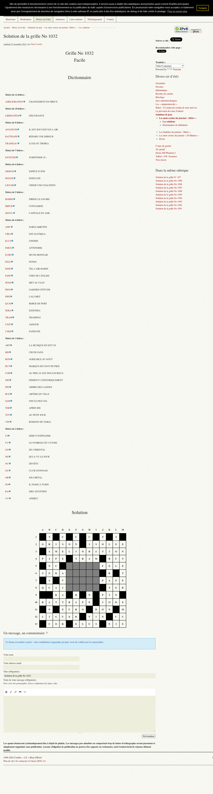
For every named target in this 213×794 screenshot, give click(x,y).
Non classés (161, 159)
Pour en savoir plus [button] (177, 11)
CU (7, 442)
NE (6, 456)
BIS (7, 352)
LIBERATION (12, 115)
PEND (8, 282)
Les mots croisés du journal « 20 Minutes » (179, 135)
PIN (7, 386)
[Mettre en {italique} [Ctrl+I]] (11, 692)
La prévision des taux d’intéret (169, 111)
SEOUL (9, 212)
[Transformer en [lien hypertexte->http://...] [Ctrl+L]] (15, 692)
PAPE (8, 275)
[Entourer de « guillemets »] (24, 692)
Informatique (161, 90)
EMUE (8, 247)
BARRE (9, 199)
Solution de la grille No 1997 (169, 187)
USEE (8, 331)
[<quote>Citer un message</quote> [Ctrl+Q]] (20, 692)
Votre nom (8, 654)
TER (7, 407)
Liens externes (76, 19)
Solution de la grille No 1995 (169, 194)
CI (6, 435)
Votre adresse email (12, 663)
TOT (7, 414)
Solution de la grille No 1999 (169, 180)
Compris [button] (203, 8)
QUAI (8, 303)
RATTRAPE (11, 136)
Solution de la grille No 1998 (169, 184)
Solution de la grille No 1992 (169, 204)
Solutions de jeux (35, 27)
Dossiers (159, 86)
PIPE (7, 296)
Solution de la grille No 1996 (169, 191)
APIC (8, 226)
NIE (7, 379)
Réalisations (25, 19)
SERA (8, 310)
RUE (7, 393)
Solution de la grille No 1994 (169, 198)
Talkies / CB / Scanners (166, 156)
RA (7, 491)
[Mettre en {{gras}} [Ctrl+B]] (6, 692)
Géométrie (160, 83)
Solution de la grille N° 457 (168, 177)
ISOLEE (9, 178)
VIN (7, 421)
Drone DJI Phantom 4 (166, 152)
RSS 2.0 (41, 760)
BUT (7, 366)
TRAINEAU (11, 143)
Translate (177, 69)
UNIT (8, 324)
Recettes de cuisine (164, 93)
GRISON (9, 171)
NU (7, 463)
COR (7, 373)
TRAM (8, 317)
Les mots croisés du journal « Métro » (60, 27)
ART (7, 345)
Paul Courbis (36, 44)
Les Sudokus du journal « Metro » (175, 131)
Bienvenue (11, 19)
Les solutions (84, 27)
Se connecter (21, 760)
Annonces (60, 19)
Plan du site (8, 760)
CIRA (8, 233)
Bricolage (160, 97)
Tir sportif (160, 149)
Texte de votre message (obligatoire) (19, 679)
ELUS (8, 240)
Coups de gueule (163, 145)
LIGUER (9, 185)
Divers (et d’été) (43, 19)
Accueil (6, 27)
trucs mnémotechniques (166, 100)
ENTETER (10, 157)
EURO (8, 254)
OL (6, 470)
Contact (110, 19)
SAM (7, 400)
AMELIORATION (14, 101)
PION (8, 289)
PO (6, 484)
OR (7, 477)
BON (7, 359)
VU (7, 498)
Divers (162, 138)
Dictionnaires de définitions (175, 124)
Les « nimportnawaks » (166, 104)
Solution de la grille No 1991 (169, 208)
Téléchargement (94, 19)
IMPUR (9, 205)
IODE (8, 268)
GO (7, 449)
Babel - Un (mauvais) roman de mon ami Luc (176, 107)
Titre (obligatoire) (11, 671)
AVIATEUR (11, 129)
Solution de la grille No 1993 (169, 201)
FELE (8, 261)
